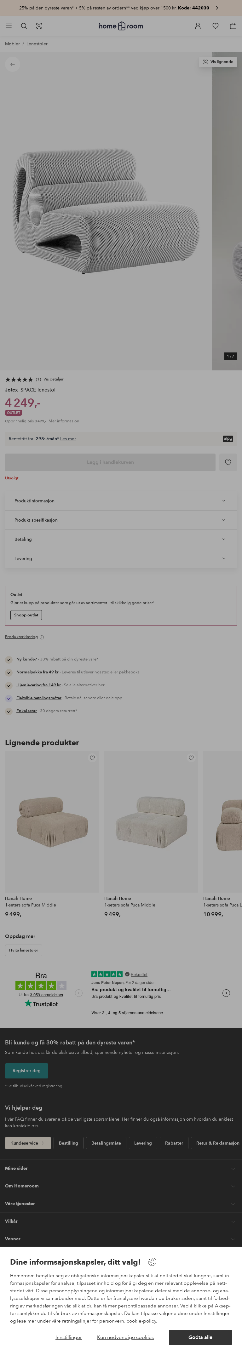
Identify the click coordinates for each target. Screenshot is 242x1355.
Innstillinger (68, 1337)
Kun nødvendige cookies (125, 1337)
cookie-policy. (142, 1321)
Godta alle (200, 1337)
